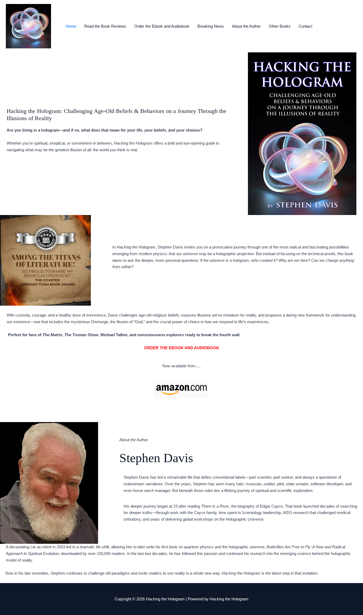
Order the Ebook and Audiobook (161, 26)
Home (71, 26)
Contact (305, 26)
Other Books (280, 26)
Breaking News (210, 26)
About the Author (246, 26)
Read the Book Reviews (105, 26)
